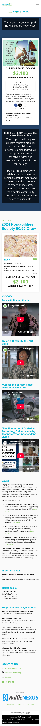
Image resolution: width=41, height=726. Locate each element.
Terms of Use (20, 704)
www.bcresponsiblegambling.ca (10, 722)
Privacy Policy (10, 704)
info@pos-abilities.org (13, 668)
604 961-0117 (10, 677)
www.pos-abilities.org (13, 673)
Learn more (16, 522)
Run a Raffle (30, 704)
